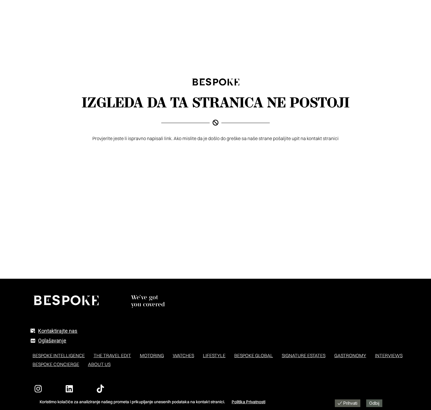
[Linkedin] (69, 389)
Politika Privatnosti (248, 401)
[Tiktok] (100, 389)
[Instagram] (38, 389)
